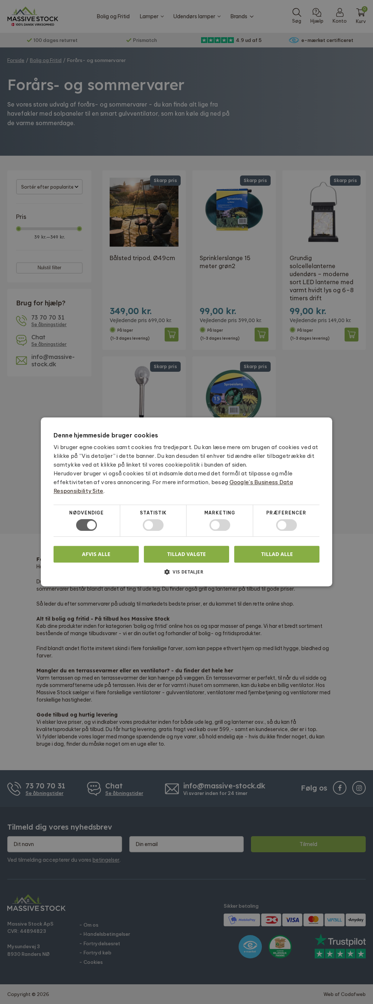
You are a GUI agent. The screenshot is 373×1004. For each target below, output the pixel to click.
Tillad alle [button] (277, 554)
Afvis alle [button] (96, 554)
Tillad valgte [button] (186, 554)
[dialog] (186, 502)
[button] (186, 574)
